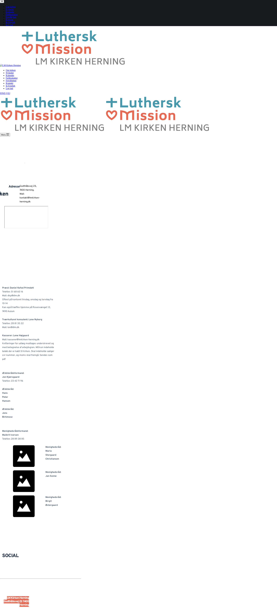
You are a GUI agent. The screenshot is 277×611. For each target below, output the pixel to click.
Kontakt (9, 83)
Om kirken (11, 70)
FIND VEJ (5, 93)
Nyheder (10, 73)
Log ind (9, 88)
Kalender (10, 75)
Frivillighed (11, 80)
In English (10, 86)
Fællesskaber (12, 78)
